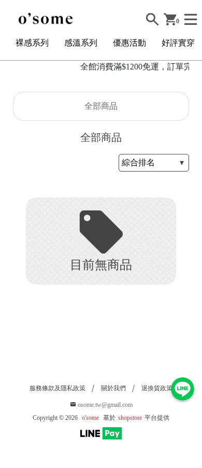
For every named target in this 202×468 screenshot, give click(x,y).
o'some (90, 417)
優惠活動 (129, 42)
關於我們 (113, 388)
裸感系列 (32, 42)
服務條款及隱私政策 (57, 388)
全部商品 (101, 106)
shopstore (130, 417)
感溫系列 (80, 42)
